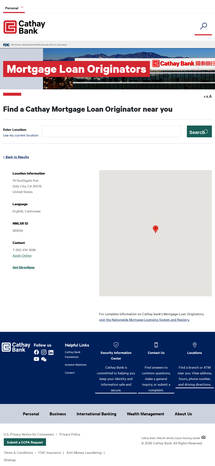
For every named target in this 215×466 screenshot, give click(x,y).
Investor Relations (76, 364)
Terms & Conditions (18, 452)
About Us (183, 413)
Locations (194, 352)
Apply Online (22, 255)
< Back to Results (16, 156)
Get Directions (24, 267)
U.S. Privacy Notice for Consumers (29, 434)
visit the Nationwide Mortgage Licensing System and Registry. (144, 319)
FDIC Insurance (49, 452)
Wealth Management (145, 413)
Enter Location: (14, 129)
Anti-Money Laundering (84, 452)
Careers (70, 372)
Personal (31, 413)
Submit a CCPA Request (25, 442)
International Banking (96, 413)
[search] (203, 26)
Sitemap (10, 460)
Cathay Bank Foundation (72, 354)
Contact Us (156, 352)
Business (58, 413)
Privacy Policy (69, 434)
